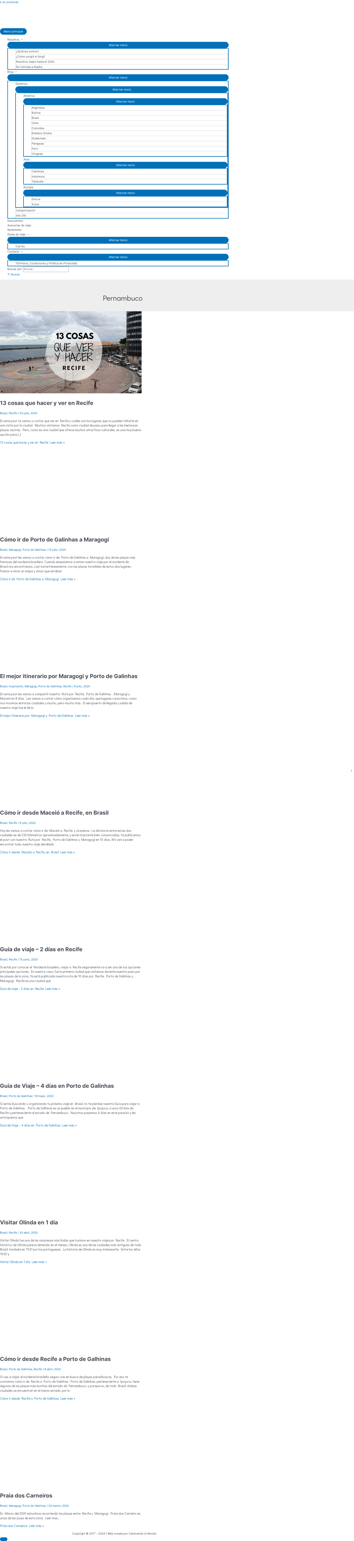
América (29, 95)
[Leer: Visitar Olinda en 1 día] (71, 1211)
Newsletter (14, 229)
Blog (10, 72)
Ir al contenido (9, 2)
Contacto (13, 251)
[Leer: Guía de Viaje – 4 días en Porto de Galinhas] (71, 1075)
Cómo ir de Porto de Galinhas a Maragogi (54, 539)
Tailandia (37, 181)
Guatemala (39, 138)
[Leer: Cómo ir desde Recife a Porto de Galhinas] (71, 1348)
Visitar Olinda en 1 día (29, 1222)
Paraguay (38, 143)
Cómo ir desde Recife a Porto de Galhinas (55, 1359)
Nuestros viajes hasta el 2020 (35, 61)
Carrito (20, 246)
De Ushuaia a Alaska (29, 67)
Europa (28, 187)
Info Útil (21, 215)
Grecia (36, 199)
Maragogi (15, 549)
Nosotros (13, 39)
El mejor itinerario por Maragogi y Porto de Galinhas (69, 676)
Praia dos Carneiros (26, 1495)
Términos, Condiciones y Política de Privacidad (46, 263)
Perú (35, 148)
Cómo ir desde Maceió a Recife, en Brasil (54, 812)
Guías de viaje (16, 234)
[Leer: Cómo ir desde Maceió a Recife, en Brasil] (71, 802)
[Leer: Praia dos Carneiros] (71, 1485)
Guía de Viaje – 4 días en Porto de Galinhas (57, 1085)
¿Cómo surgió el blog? (30, 56)
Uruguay (37, 153)
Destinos (21, 84)
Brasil (35, 118)
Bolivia (36, 112)
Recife (13, 413)
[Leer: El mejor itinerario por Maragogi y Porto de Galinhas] (71, 665)
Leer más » (32, 442)
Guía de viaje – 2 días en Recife (41, 949)
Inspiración (16, 686)
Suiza (35, 204)
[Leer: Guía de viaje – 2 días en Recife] (71, 938)
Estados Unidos (42, 133)
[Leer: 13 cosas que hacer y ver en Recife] (74, 392)
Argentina (38, 107)
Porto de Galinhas (34, 549)
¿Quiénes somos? (27, 51)
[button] (13, 274)
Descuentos (15, 220)
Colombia (38, 128)
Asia (26, 159)
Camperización (25, 210)
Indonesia (38, 176)
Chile (35, 123)
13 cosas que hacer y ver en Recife (46, 403)
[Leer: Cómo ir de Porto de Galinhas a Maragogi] (71, 529)
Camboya (38, 171)
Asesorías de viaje (19, 225)
